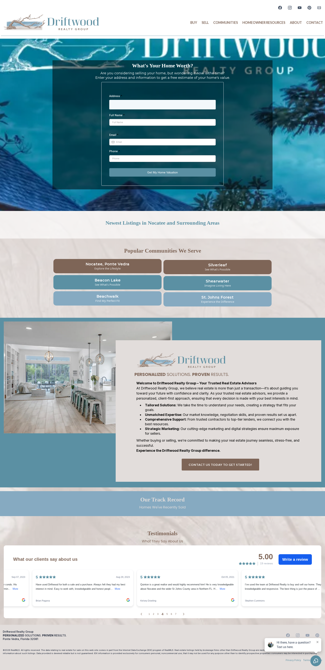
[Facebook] (280, 8)
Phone (114, 151)
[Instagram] (290, 8)
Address (115, 96)
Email (113, 134)
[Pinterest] (309, 8)
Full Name (117, 115)
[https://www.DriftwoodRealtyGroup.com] (51, 23)
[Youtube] (299, 8)
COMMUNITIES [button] (225, 22)
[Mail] (319, 8)
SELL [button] (205, 22)
